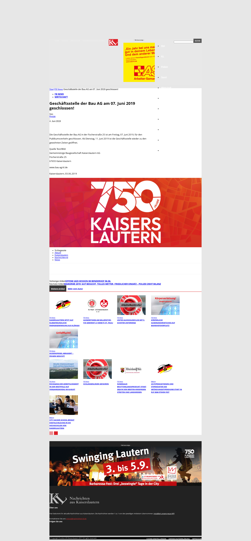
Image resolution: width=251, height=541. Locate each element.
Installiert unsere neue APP (164, 513)
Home (57, 41)
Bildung (165, 109)
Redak (52, 116)
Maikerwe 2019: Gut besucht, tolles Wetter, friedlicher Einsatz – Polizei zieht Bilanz (112, 284)
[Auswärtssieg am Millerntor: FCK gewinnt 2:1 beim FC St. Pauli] (97, 314)
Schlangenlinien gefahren (96, 384)
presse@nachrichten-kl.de (76, 518)
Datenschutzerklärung (94, 41)
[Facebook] (53, 125)
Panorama (166, 150)
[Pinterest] (72, 125)
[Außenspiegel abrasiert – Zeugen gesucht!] (63, 347)
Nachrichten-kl (61, 257)
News (57, 260)
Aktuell (58, 253)
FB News (58, 89)
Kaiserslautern (61, 255)
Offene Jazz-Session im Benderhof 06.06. (88, 281)
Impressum (75, 41)
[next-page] (56, 433)
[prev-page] (51, 433)
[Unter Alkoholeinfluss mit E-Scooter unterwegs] (131, 314)
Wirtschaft (166, 88)
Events (65, 41)
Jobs (163, 98)
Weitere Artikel (58, 288)
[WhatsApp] (82, 125)
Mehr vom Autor (75, 288)
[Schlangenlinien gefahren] (97, 378)
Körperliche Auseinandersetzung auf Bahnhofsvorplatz (163, 323)
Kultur (164, 140)
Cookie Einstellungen (156, 539)
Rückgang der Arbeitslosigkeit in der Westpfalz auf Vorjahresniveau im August (64, 387)
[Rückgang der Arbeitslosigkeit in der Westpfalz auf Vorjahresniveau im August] (63, 378)
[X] (63, 125)
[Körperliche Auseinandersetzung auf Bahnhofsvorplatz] (165, 314)
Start (51, 89)
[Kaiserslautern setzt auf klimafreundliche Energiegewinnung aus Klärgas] (63, 314)
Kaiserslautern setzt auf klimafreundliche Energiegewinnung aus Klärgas (64, 323)
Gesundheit (167, 129)
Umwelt (165, 119)
